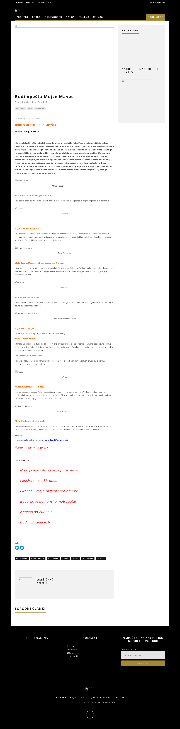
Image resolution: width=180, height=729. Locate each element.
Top (173, 722)
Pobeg (36, 17)
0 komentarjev (40, 108)
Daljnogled (53, 17)
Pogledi (22, 17)
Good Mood (156, 17)
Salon (70, 17)
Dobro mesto (20, 108)
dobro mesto (37, 558)
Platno (84, 17)
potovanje (88, 558)
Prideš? (41, 3)
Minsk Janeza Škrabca (39, 481)
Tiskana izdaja (66, 697)
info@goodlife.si (74, 656)
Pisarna (30, 3)
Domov (19, 3)
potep (76, 558)
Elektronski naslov (128, 649)
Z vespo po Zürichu (36, 512)
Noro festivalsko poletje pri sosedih (49, 470)
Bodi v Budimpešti (35, 522)
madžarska (53, 558)
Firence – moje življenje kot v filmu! (49, 491)
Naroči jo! (88, 697)
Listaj (51, 3)
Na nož (98, 17)
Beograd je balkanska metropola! (48, 501)
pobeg (66, 558)
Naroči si (160, 3)
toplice (101, 558)
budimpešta (21, 558)
